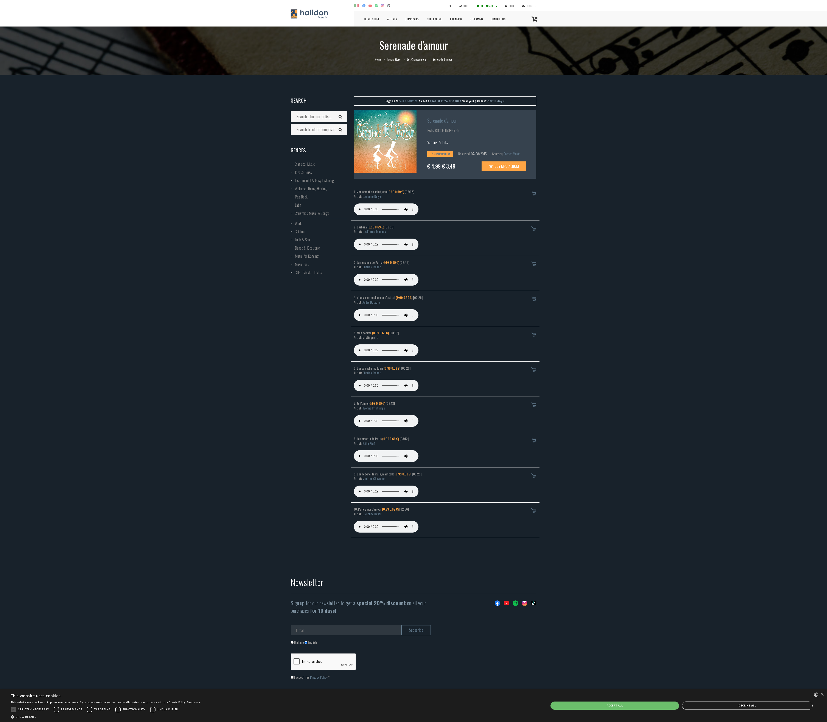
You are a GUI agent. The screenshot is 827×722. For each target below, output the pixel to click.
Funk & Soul (303, 239)
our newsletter (409, 100)
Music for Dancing (307, 256)
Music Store (371, 19)
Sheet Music (434, 19)
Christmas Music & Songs (312, 213)
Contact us (498, 19)
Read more (194, 702)
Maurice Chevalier (373, 478)
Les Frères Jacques (374, 231)
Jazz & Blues (303, 172)
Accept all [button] (615, 705)
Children (300, 231)
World (298, 223)
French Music (512, 153)
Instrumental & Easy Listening (314, 180)
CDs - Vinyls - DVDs (308, 272)
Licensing (456, 19)
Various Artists (437, 142)
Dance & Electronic (307, 248)
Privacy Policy (319, 677)
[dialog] (413, 705)
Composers (412, 19)
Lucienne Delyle (372, 196)
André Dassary (371, 302)
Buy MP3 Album (506, 166)
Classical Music (305, 164)
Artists (392, 19)
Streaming (476, 19)
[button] (106, 717)
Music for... (302, 264)
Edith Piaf (368, 443)
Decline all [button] (747, 705)
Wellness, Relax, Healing (311, 188)
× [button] (822, 694)
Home (378, 59)
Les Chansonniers (416, 59)
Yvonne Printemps (373, 408)
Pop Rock (301, 197)
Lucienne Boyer (371, 513)
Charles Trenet (371, 266)
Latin (298, 205)
